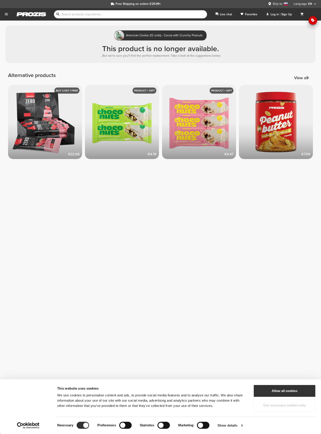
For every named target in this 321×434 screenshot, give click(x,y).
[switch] (125, 425)
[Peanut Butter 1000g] (277, 123)
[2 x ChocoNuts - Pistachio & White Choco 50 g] (123, 123)
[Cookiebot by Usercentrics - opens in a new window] (28, 425)
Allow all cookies (284, 391)
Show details (227, 425)
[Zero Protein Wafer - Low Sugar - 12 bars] (46, 123)
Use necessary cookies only (284, 405)
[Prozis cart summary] (302, 14)
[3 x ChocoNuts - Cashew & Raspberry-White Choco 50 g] (200, 123)
